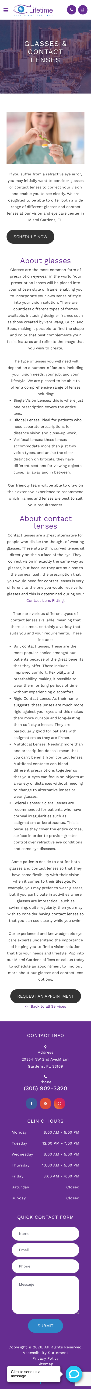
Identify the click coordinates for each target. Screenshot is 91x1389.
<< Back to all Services (45, 1006)
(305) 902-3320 (45, 1088)
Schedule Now (30, 236)
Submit (45, 1325)
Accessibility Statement (45, 1353)
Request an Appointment (45, 996)
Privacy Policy (45, 1358)
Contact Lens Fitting (45, 600)
